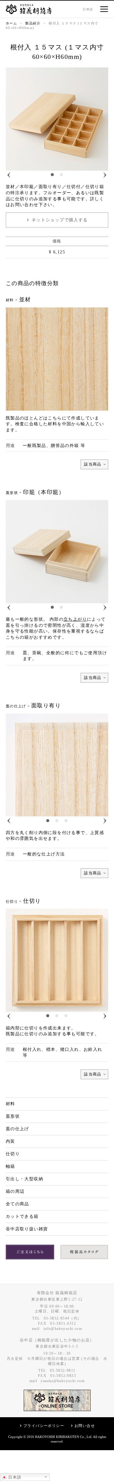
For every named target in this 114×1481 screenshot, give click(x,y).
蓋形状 (13, 1116)
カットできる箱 (22, 1216)
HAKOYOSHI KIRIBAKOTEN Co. (60, 1437)
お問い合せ (84, 1426)
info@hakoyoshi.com (62, 1329)
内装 (10, 1141)
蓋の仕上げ (17, 1129)
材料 (10, 1104)
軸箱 (10, 1166)
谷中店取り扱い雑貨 (27, 1229)
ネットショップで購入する (60, 220)
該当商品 (93, 464)
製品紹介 (32, 23)
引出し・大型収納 (24, 1179)
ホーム (11, 23)
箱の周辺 (15, 1191)
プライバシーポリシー (43, 1426)
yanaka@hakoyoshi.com (63, 1381)
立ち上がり (75, 619)
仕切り (13, 1154)
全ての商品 (17, 1204)
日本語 (14, 1477)
